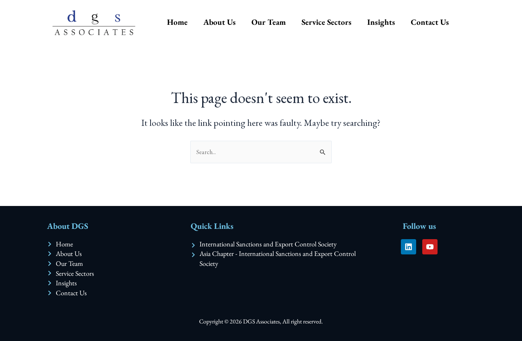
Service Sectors (327, 22)
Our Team (268, 22)
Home (177, 22)
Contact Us (430, 22)
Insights (381, 22)
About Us (219, 22)
